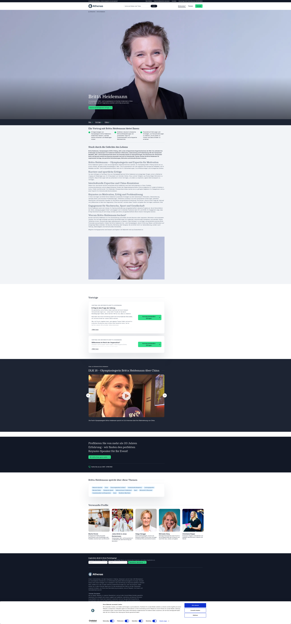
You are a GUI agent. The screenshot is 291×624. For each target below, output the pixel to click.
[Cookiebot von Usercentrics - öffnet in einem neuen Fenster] (93, 621)
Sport (135, 490)
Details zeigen (163, 621)
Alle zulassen (195, 605)
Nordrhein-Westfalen (124, 493)
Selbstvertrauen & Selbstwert (124, 490)
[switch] (127, 621)
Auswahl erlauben (195, 610)
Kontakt (199, 6)
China (106, 487)
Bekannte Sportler (97, 487)
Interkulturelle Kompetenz (135, 487)
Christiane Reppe (188, 534)
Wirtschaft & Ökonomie (146, 490)
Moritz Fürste (93, 534)
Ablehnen (195, 615)
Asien (114, 493)
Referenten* (182, 6)
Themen (190, 6)
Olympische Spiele (108, 490)
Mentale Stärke (97, 490)
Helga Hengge (140, 534)
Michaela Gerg (164, 534)
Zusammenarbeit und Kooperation (102, 493)
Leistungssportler (149, 487)
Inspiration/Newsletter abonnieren (162, 1)
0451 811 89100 (199, 1)
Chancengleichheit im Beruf (117, 487)
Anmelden (174, 1)
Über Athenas (149, 1)
